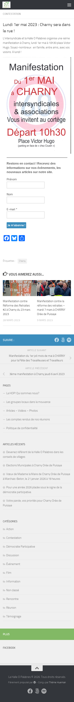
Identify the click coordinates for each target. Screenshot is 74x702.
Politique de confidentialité (22, 428)
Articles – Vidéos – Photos (22, 410)
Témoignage (13, 616)
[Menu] (69, 4)
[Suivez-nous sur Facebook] (56, 340)
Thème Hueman (57, 682)
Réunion (11, 607)
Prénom (12, 179)
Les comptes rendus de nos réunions (28, 419)
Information (13, 581)
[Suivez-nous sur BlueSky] (63, 340)
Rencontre (12, 599)
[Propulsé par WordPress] (34, 682)
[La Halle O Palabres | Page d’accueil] (7, 5)
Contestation (12, 14)
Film (8, 572)
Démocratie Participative (20, 546)
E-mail (12, 209)
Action (10, 529)
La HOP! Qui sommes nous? (22, 393)
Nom (10, 194)
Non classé (12, 590)
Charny (22, 261)
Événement (13, 564)
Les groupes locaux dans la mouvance (28, 402)
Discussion (12, 555)
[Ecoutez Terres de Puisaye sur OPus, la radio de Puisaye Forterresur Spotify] (69, 340)
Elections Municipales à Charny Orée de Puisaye (34, 465)
